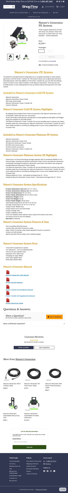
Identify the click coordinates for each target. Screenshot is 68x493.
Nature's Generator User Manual (17, 275)
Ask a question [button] (44, 347)
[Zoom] (18, 37)
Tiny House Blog (14, 461)
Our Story (12, 464)
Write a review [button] (23, 347)
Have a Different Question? (14, 324)
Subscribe (29, 447)
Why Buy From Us (14, 466)
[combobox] (9, 6)
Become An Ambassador (13, 472)
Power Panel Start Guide (14, 303)
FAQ (10, 469)
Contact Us (34, 17)
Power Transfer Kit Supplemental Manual (20, 296)
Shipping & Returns (32, 464)
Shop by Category (19, 12)
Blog (55, 12)
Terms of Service (31, 474)
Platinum (50, 51)
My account (13, 480)
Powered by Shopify (41, 489)
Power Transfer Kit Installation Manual (19, 290)
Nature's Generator (25, 359)
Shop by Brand (41, 12)
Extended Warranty (32, 469)
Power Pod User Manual (14, 283)
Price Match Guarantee (33, 461)
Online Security (31, 466)
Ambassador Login (15, 475)
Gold (42, 51)
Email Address (17, 438)
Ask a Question (55, 317)
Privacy (28, 471)
